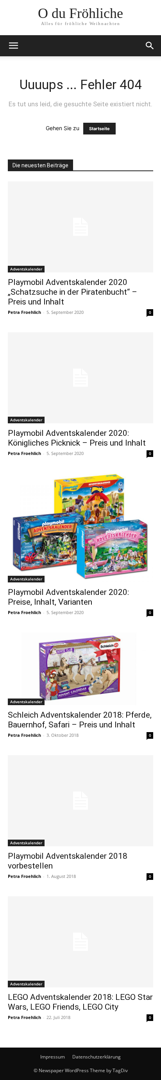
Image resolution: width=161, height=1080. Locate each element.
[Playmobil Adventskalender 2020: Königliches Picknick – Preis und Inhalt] (80, 377)
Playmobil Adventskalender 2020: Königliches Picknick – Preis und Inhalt (77, 438)
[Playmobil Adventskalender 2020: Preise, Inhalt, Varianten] (80, 527)
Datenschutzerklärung (96, 1056)
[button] (13, 45)
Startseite (99, 128)
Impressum (52, 1056)
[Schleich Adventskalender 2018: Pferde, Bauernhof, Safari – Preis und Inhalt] (80, 668)
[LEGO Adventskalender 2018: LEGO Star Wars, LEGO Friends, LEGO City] (80, 941)
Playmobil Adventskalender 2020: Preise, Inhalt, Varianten (68, 597)
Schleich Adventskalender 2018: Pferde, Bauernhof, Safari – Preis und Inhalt (80, 719)
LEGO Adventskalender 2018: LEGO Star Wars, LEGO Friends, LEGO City (80, 1002)
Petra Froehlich (24, 312)
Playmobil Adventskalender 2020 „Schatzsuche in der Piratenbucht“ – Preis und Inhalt (72, 292)
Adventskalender (26, 269)
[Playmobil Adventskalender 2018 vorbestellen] (80, 800)
